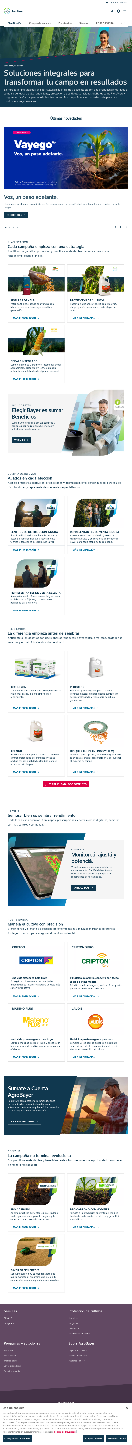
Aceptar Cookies (93, 1438)
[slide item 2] (9, 227)
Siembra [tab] (83, 23)
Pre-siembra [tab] (65, 23)
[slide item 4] (17, 227)
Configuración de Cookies (17, 1438)
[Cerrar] (126, 1407)
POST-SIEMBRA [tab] (105, 23)
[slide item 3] (13, 227)
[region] (66, 1424)
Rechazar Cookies (117, 1438)
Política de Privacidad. (65, 1431)
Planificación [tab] (14, 23)
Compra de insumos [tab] (40, 23)
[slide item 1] (5, 227)
